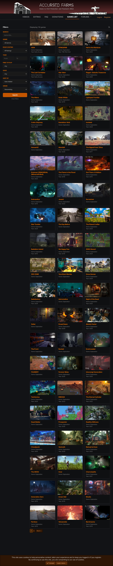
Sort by (6, 78)
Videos (26, 17)
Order (5, 86)
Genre (5, 39)
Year (5, 55)
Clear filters (15, 99)
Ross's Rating (8, 47)
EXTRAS (37, 17)
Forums (85, 17)
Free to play (7, 62)
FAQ (46, 17)
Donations (57, 17)
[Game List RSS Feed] (109, 27)
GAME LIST (72, 17)
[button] (90, 17)
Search (5, 32)
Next (38, 531)
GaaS (5, 70)
